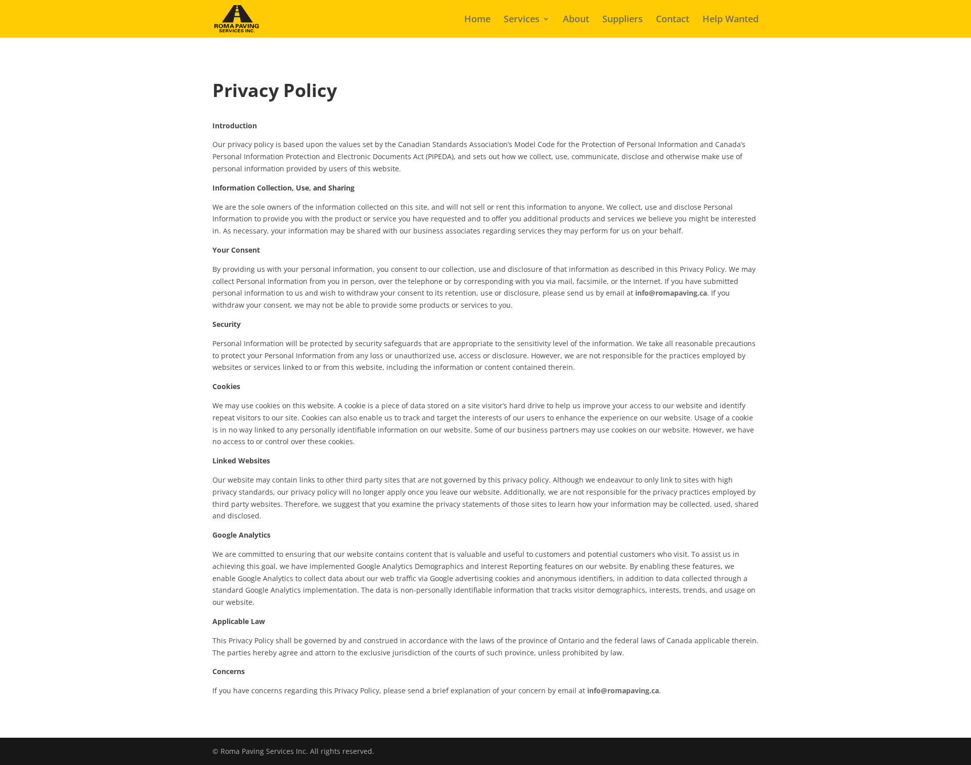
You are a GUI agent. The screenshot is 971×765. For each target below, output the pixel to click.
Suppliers (622, 20)
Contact (672, 20)
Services (522, 20)
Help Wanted (730, 20)
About (576, 20)
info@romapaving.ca (671, 293)
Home (477, 20)
